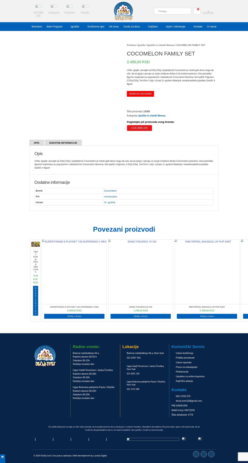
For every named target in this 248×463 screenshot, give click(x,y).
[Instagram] (204, 454)
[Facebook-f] (196, 454)
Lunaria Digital (100, 455)
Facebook (70, 12)
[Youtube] (211, 454)
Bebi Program (54, 26)
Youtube (85, 12)
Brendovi (37, 26)
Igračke (75, 26)
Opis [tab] (36, 143)
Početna (131, 45)
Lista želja (208, 13)
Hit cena (114, 26)
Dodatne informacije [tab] (63, 143)
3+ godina (109, 202)
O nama (211, 26)
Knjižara (153, 26)
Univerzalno (110, 196)
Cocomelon (139, 128)
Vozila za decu (131, 26)
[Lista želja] (208, 10)
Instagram (54, 12)
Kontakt (198, 26)
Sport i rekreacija (175, 26)
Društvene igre (96, 26)
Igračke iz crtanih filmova (160, 45)
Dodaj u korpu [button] (35, 300)
